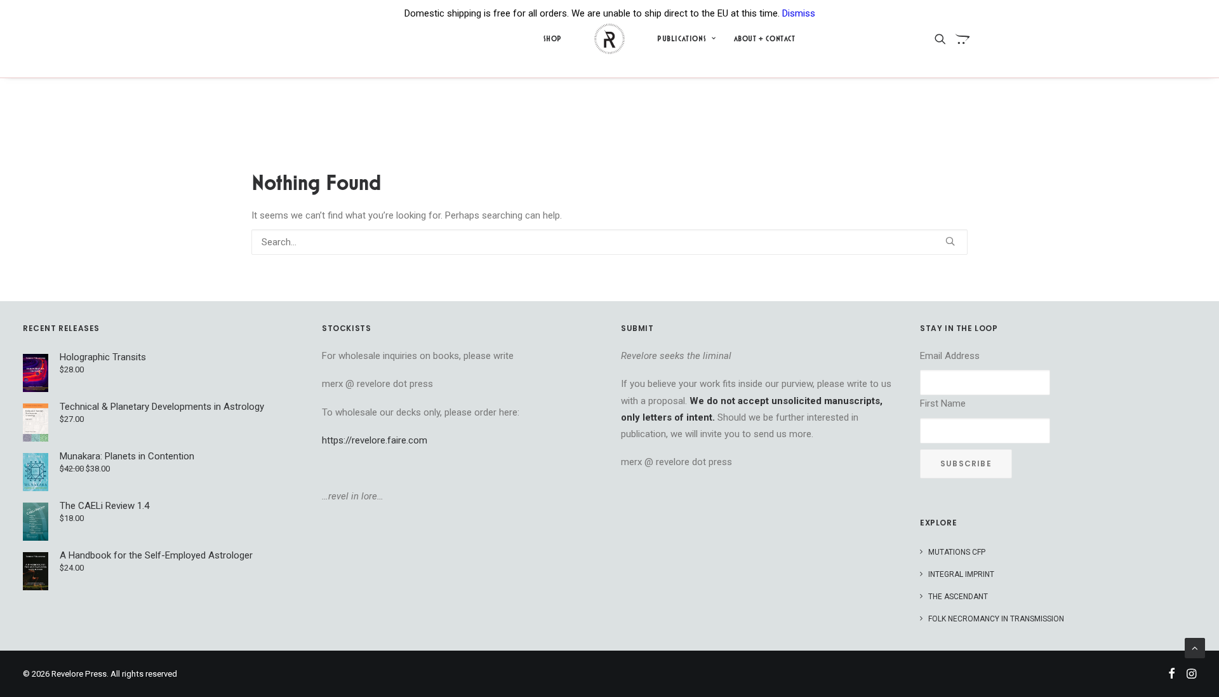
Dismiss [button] (798, 13)
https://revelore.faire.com (374, 440)
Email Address (950, 356)
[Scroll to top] (1195, 647)
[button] (942, 39)
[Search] (609, 242)
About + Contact (765, 38)
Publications (681, 38)
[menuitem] (553, 39)
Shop (552, 38)
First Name (943, 403)
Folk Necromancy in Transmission (996, 618)
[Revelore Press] (609, 39)
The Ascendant (958, 596)
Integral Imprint (961, 574)
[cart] (959, 39)
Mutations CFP (956, 552)
